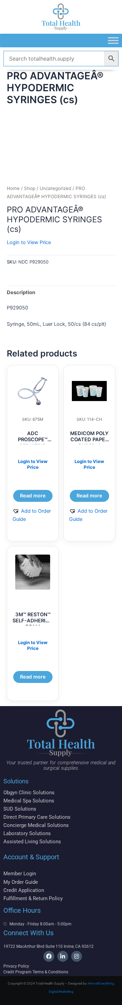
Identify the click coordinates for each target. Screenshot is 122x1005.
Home (13, 188)
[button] (33, 515)
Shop (29, 188)
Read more (33, 496)
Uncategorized (55, 188)
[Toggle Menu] (113, 40)
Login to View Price (29, 242)
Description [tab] (21, 292)
